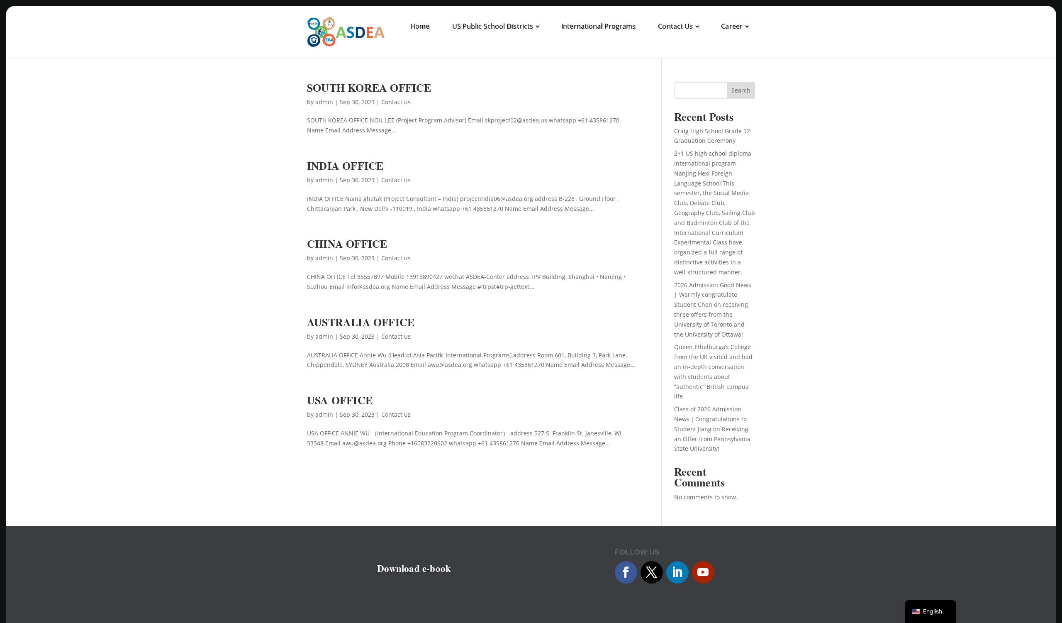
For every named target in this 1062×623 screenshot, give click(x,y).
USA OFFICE (340, 400)
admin (324, 102)
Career (732, 26)
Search (740, 90)
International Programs (598, 26)
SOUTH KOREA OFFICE (369, 87)
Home (419, 26)
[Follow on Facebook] (626, 572)
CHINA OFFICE (347, 244)
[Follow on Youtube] (703, 572)
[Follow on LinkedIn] (677, 572)
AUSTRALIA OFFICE (360, 322)
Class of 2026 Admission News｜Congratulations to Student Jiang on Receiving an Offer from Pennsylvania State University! (712, 428)
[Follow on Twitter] (652, 572)
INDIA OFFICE (345, 165)
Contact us (396, 102)
